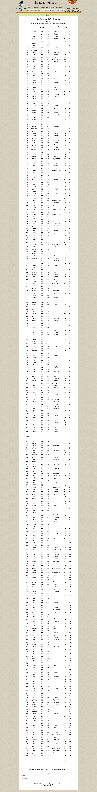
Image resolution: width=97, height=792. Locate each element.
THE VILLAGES (36, 7)
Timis (28, 10)
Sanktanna (48, 15)
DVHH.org (35, 783)
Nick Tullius (21, 9)
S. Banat (35, 10)
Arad (48, 10)
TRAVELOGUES (58, 7)
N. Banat (38, 10)
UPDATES (43, 7)
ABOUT (30, 7)
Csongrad (61, 10)
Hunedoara (57, 10)
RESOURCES (50, 7)
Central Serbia (43, 10)
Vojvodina (31, 10)
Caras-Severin (52, 10)
